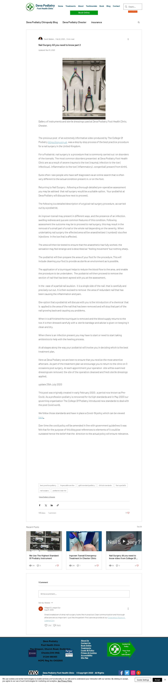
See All (139, 527)
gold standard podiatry (86, 485)
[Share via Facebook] (39, 505)
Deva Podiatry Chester (74, 22)
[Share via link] (58, 505)
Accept (157, 680)
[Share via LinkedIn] (52, 505)
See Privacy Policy (65, 681)
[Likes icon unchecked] (46, 625)
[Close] (165, 680)
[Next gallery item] (102, 88)
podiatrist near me (59, 490)
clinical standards (105, 485)
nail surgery (44, 490)
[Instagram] (133, 672)
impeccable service (67, 485)
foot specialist (121, 485)
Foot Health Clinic (50, 645)
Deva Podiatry (50, 641)
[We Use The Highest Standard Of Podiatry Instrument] (44, 541)
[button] (138, 22)
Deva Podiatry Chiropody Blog (42, 22)
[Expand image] (84, 88)
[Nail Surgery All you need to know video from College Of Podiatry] (124, 541)
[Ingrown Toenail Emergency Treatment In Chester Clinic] (84, 541)
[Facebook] (121, 672)
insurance (96, 22)
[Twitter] (127, 672)
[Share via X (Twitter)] (46, 505)
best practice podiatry (48, 485)
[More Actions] (128, 608)
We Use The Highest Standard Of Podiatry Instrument (44, 557)
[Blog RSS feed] (138, 673)
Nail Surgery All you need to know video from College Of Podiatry (122, 557)
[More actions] (128, 39)
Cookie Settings (143, 680)
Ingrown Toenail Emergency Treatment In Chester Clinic (82, 557)
